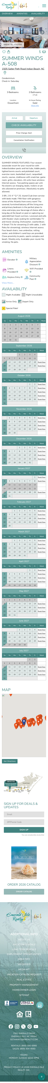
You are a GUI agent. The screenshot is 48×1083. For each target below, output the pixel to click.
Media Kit (24, 969)
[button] (24, 722)
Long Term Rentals (24, 949)
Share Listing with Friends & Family (9, 52)
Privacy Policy (12, 1067)
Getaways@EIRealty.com (24, 1039)
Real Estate (24, 979)
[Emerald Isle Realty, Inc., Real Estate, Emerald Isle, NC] (11, 1003)
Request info (40, 51)
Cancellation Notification (24, 140)
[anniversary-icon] (36, 916)
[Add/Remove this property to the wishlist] (4, 52)
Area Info (24, 959)
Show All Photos (13, 44)
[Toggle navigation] (44, 6)
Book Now (41, 362)
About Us (24, 939)
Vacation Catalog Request (24, 974)
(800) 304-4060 (27, 1048)
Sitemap (24, 995)
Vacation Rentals (24, 944)
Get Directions (10, 761)
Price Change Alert (24, 133)
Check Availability (24, 125)
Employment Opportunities (24, 954)
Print (44, 51)
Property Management (24, 984)
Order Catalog (24, 891)
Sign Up (24, 829)
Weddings (24, 964)
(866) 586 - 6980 (24, 150)
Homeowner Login (24, 989)
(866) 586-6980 (29, 1045)
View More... (8, 282)
